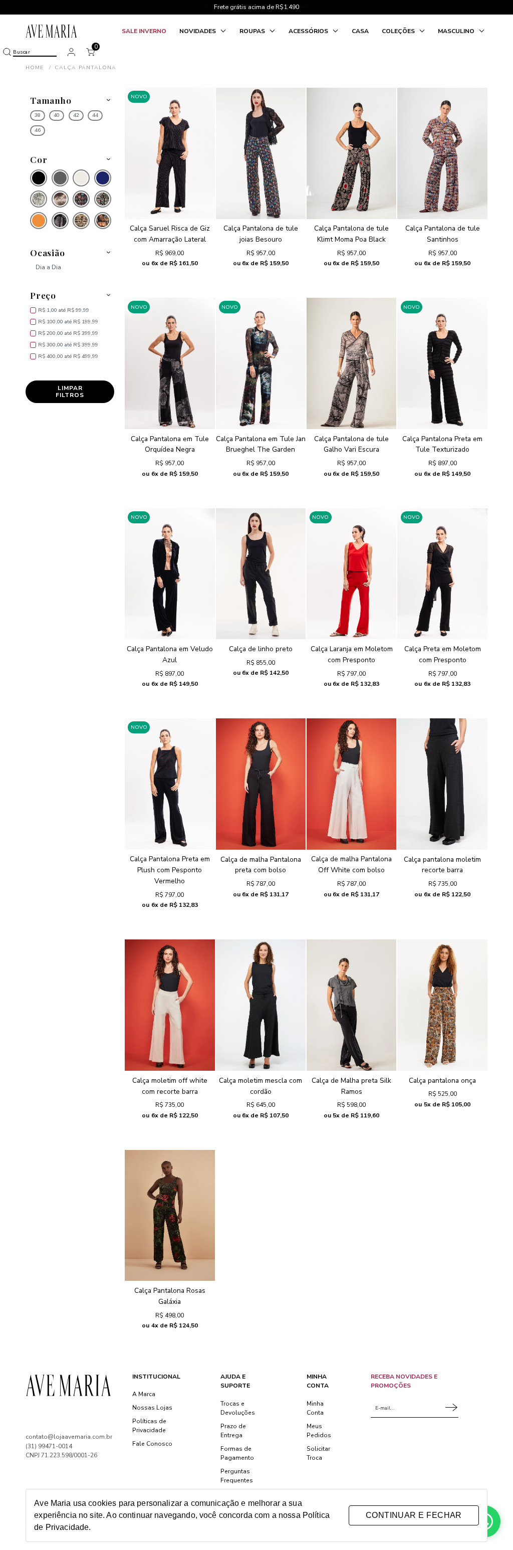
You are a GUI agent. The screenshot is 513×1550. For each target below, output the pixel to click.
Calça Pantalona (85, 67)
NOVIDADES (198, 31)
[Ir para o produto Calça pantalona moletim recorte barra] (442, 784)
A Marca (143, 1394)
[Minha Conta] (71, 52)
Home (38, 67)
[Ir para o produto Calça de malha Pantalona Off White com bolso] (351, 784)
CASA (360, 31)
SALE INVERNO (144, 31)
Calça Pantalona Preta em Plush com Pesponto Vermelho (170, 870)
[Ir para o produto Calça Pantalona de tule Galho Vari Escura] (351, 363)
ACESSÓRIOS (309, 31)
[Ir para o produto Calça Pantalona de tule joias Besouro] (261, 153)
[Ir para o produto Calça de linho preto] (261, 574)
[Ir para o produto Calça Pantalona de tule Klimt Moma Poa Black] (351, 153)
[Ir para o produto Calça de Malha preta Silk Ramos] (351, 1005)
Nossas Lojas (152, 1408)
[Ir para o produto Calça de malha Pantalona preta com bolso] (261, 784)
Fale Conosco (152, 1444)
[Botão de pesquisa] (7, 52)
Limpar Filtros (70, 391)
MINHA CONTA (318, 1381)
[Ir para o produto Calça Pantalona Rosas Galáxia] (169, 1215)
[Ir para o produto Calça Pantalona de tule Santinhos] (442, 153)
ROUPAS (253, 31)
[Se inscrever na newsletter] (451, 1408)
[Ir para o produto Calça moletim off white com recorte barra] (169, 1005)
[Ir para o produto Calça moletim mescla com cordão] (261, 1005)
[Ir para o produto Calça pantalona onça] (442, 1005)
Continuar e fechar (414, 1515)
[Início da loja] (52, 31)
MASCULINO (457, 31)
